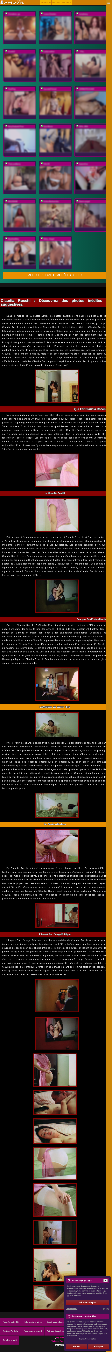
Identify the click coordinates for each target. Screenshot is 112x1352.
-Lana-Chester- (49, 14)
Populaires (46, 2)
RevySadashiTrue (16, 126)
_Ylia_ (82, 51)
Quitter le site (71, 1309)
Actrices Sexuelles (55, 1331)
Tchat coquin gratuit (33, 1331)
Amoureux (66, 2)
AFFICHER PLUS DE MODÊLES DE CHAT (56, 275)
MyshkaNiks (13, 239)
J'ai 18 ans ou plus (87, 1302)
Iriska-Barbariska (51, 201)
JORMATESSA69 (86, 89)
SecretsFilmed (49, 89)
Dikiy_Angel (48, 239)
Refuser (76, 1346)
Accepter (98, 1346)
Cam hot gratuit (10, 1340)
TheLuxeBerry (14, 164)
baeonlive (83, 164)
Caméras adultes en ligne (58, 1322)
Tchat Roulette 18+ (11, 1322)
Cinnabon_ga (14, 14)
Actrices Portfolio (10, 1331)
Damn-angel (84, 201)
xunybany (83, 14)
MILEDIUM (13, 201)
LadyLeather (49, 51)
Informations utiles (33, 1322)
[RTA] (106, 1308)
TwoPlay (12, 89)
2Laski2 (11, 51)
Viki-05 (46, 164)
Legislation (61, 1337)
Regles (93, 1339)
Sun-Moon (48, 126)
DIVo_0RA (83, 126)
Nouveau (56, 2)
